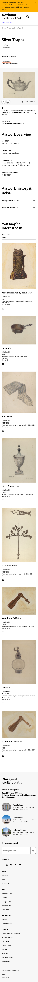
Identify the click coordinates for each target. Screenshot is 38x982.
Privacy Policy (5, 977)
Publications (6, 961)
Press (3, 880)
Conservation (6, 945)
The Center (6, 941)
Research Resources (10, 207)
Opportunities (7, 923)
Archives (5, 953)
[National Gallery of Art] (19, 780)
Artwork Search (7, 937)
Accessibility (6, 906)
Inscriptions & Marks (10, 200)
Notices (4, 974)
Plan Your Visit (7, 894)
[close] (35, 3)
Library (4, 949)
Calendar (5, 898)
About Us (5, 876)
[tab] (7, 236)
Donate (4, 919)
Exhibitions (6, 910)
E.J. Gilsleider (6, 61)
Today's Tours (7, 902)
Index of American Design (11, 153)
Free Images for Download (11, 933)
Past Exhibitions (7, 957)
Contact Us (6, 884)
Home (4, 28)
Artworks (10, 28)
